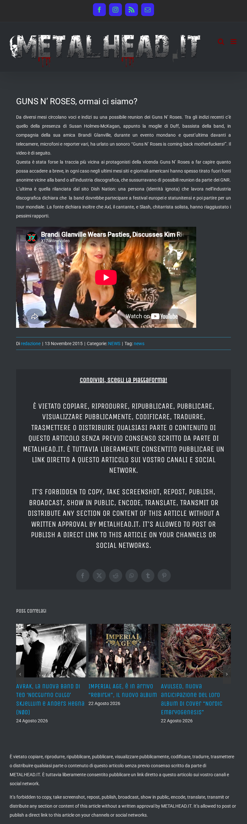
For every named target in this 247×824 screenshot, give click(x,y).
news (139, 343)
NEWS (114, 343)
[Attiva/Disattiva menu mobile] (234, 41)
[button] (20, 674)
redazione (31, 343)
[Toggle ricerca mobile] (221, 41)
